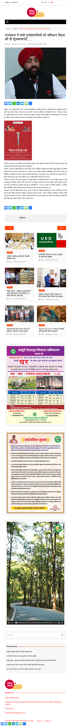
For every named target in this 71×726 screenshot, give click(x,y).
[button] (35, 573)
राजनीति (40, 44)
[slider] (34, 622)
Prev (10, 228)
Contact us (15, 2)
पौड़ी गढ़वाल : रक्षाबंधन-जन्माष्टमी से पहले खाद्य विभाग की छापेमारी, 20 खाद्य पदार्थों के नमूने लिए (19, 293)
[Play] (9, 623)
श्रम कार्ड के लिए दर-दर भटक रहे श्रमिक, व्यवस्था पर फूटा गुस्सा (24, 669)
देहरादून (36, 44)
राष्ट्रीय (45, 44)
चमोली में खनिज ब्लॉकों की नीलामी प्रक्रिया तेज (19, 651)
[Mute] (59, 623)
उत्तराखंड (31, 44)
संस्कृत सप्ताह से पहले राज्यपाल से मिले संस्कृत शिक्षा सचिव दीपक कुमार (25, 665)
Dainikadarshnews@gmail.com (15, 713)
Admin (8, 44)
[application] (35, 573)
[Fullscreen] (62, 623)
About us (7, 2)
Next (60, 228)
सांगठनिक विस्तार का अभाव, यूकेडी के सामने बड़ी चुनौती (21, 656)
